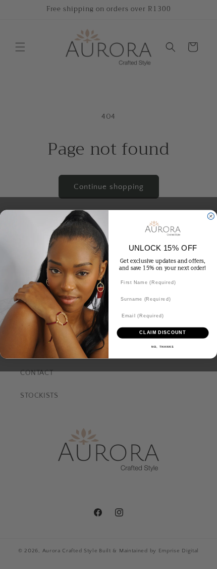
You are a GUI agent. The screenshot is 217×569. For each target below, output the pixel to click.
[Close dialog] (210, 216)
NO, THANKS (162, 347)
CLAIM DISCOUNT (162, 332)
